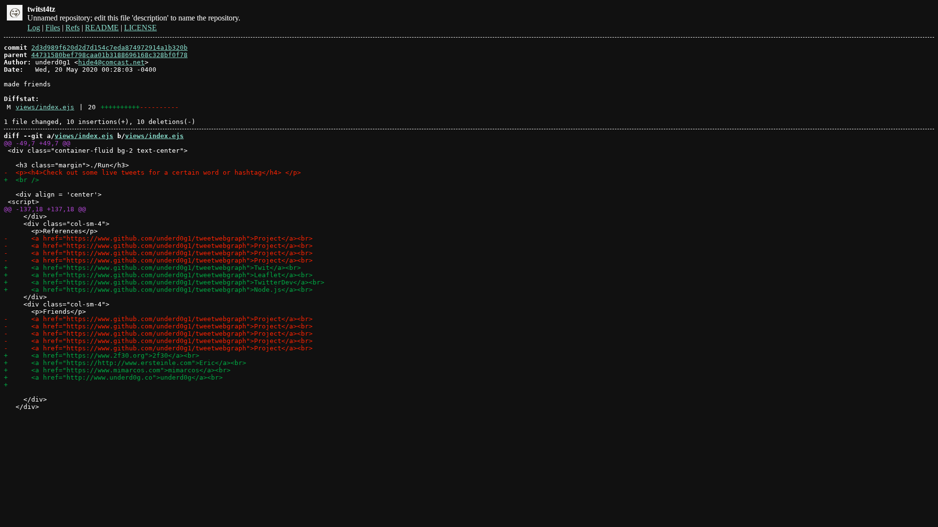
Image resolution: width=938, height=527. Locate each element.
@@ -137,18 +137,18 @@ (45, 209)
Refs (72, 27)
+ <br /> (21, 179)
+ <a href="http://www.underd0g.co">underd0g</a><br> (113, 377)
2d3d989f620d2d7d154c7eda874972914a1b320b (109, 47)
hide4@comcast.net (111, 62)
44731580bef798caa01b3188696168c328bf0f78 (109, 55)
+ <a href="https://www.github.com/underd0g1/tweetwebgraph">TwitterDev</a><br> (164, 282)
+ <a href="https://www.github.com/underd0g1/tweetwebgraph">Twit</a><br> (152, 267)
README (102, 27)
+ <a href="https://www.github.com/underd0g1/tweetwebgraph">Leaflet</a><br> (158, 275)
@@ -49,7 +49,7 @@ (37, 143)
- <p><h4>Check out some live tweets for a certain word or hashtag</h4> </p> (152, 172)
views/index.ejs (45, 107)
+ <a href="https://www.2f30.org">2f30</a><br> (101, 355)
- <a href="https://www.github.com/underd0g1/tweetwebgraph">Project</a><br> (158, 238)
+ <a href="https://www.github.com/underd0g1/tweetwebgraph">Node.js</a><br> (158, 289)
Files (52, 27)
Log (33, 27)
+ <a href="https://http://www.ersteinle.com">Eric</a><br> (125, 362)
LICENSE (140, 27)
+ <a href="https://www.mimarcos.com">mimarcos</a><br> (117, 370)
